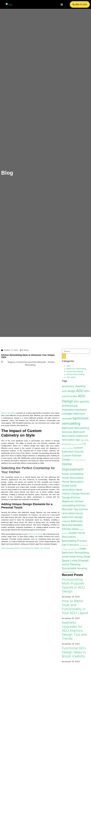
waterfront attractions (68, 572)
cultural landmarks (67, 448)
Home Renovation (73, 477)
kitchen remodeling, (35, 534)
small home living (72, 556)
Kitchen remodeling (8, 413)
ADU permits (81, 401)
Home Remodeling (75, 371)
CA (84, 443)
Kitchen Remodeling (75, 374)
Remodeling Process (74, 540)
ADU (69, 366)
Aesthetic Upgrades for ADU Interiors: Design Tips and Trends (74, 630)
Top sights (71, 377)
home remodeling (72, 473)
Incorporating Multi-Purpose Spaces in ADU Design (73, 585)
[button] (62, 4)
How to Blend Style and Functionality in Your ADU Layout (75, 607)
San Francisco (70, 544)
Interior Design (71, 493)
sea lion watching (73, 549)
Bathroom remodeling (76, 368)
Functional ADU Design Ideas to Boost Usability (74, 652)
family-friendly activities (78, 460)
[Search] (64, 356)
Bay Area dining (77, 444)
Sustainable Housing (74, 568)
